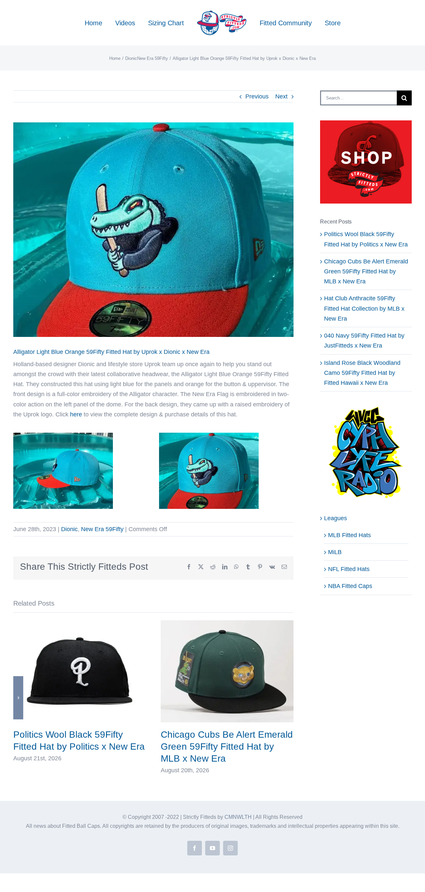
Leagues (335, 518)
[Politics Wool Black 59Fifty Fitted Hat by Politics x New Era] (79, 623)
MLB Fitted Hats (349, 535)
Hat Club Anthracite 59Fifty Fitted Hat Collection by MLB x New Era (364, 308)
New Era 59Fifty (102, 529)
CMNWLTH (238, 817)
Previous (257, 96)
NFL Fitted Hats (349, 569)
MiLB (335, 552)
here (76, 414)
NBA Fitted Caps (350, 586)
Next (281, 96)
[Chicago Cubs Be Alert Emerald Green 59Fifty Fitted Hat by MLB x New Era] (227, 623)
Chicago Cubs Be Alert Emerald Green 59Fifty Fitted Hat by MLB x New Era (227, 746)
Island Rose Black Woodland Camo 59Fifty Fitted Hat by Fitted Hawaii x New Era (362, 373)
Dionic (69, 529)
